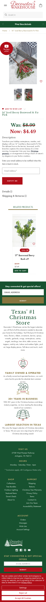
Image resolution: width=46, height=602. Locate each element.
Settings (23, 587)
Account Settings (23, 529)
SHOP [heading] (11, 479)
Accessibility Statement (32, 506)
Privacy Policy (32, 493)
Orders (23, 519)
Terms (32, 496)
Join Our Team (32, 503)
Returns (32, 486)
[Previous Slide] (3, 24)
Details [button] (6, 191)
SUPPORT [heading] (32, 479)
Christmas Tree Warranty (32, 489)
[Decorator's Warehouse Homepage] (23, 542)
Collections (11, 483)
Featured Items (11, 493)
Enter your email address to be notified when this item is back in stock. (21, 162)
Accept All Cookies (23, 598)
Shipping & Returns (13, 196)
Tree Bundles (11, 486)
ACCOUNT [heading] (23, 515)
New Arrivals (25, 24)
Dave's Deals (11, 496)
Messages (23, 523)
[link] (17, 550)
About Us (11, 499)
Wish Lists (23, 526)
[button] (5, 5)
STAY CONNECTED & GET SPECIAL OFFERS (23, 558)
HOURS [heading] (23, 461)
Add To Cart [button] (21, 271)
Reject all (23, 593)
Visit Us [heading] (23, 449)
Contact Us (32, 499)
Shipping (32, 483)
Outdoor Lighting (11, 489)
